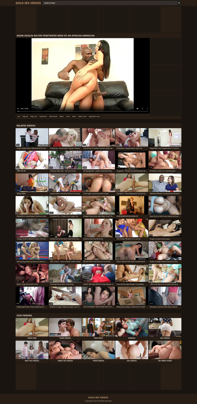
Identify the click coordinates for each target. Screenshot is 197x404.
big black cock (94, 116)
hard (74, 116)
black (62, 116)
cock (68, 116)
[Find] (179, 3)
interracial (53, 116)
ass (19, 116)
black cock (82, 116)
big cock (34, 116)
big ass (25, 116)
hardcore (43, 116)
